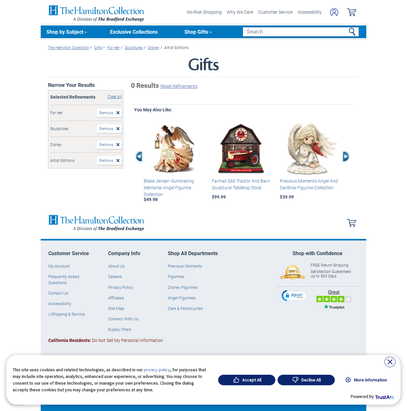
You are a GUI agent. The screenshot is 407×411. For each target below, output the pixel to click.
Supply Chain (119, 329)
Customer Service (275, 12)
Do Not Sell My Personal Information (105, 340)
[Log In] (334, 12)
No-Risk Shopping (204, 12)
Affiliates (116, 298)
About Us (116, 266)
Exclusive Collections (134, 31)
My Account (59, 266)
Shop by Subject (64, 31)
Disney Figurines (183, 287)
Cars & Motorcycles (185, 308)
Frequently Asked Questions (63, 279)
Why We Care (240, 12)
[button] (294, 295)
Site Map (116, 308)
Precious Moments (185, 266)
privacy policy (157, 370)
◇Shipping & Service (66, 314)
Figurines (176, 276)
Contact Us (58, 293)
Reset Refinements (179, 86)
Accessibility (310, 12)
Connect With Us (123, 319)
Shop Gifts (196, 31)
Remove (106, 112)
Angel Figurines (182, 298)
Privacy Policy (120, 287)
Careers (115, 276)
